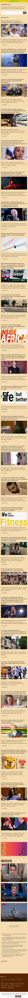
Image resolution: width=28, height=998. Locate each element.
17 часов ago (4, 466)
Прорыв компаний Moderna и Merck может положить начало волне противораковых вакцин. (13, 235)
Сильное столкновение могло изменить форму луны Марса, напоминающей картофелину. (12, 81)
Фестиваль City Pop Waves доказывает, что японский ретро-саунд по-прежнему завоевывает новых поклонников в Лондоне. (14, 173)
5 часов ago (3, 160)
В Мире (3, 864)
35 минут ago (4, 67)
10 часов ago (4, 283)
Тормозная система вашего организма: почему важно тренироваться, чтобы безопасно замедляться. (12, 509)
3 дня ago (4, 900)
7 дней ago (4, 920)
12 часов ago (4, 343)
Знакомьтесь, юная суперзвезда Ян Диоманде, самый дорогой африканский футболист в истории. (12, 326)
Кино (3, 884)
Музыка (13, 985)
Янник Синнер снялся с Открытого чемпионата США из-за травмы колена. (12, 21)
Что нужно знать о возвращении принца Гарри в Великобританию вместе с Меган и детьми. (13, 663)
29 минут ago (4, 37)
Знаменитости (4, 985)
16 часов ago (4, 404)
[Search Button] (24, 12)
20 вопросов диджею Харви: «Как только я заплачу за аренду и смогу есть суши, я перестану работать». (13, 721)
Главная (2, 983)
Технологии (20, 983)
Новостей (19, 979)
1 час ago (3, 97)
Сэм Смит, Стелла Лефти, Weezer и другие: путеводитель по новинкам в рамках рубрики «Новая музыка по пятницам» (14, 479)
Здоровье (18, 985)
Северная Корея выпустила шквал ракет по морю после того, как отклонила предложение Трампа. (13, 814)
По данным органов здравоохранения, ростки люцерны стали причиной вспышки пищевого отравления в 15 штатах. (13, 111)
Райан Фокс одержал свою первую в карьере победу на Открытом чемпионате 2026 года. (13, 692)
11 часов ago (4, 313)
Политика (12, 983)
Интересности (11, 987)
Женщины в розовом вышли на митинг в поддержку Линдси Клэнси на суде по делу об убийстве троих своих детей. (14, 417)
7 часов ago (3, 222)
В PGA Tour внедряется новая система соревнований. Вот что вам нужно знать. (12, 569)
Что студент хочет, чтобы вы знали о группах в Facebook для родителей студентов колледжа (13, 388)
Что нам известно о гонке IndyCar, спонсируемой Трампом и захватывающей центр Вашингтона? (13, 296)
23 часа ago (3, 585)
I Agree (18, 996)
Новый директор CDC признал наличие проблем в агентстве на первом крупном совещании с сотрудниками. (12, 784)
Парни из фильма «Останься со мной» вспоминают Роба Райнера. (12, 897)
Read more (4, 44)
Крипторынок (4, 987)
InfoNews (14, 1)
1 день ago (3, 650)
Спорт (16, 983)
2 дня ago (4, 880)
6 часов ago (3, 190)
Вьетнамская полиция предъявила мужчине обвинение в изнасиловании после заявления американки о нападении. (14, 539)
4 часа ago (3, 127)
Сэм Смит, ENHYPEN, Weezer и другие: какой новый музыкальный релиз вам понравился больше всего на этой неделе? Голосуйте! (13, 51)
